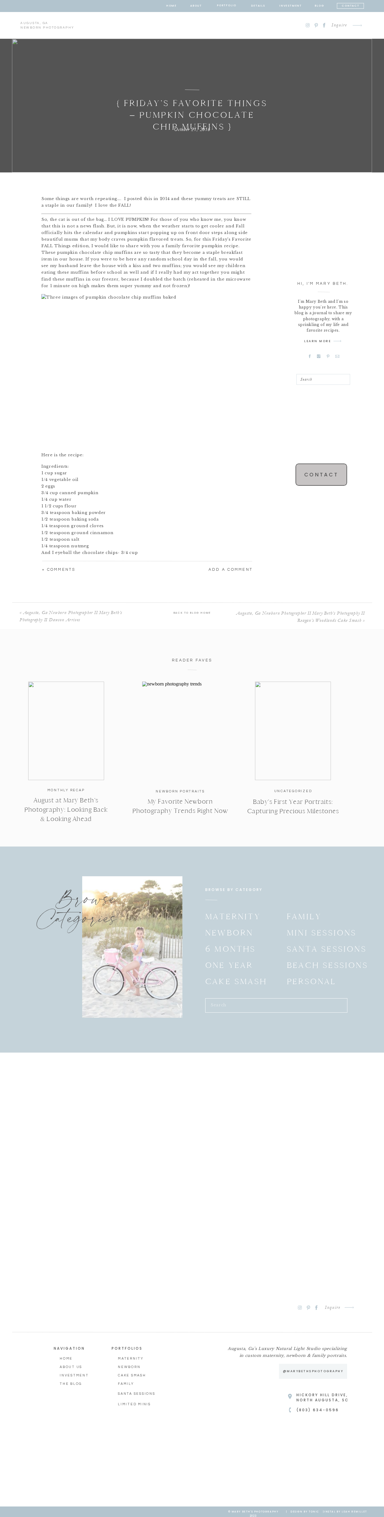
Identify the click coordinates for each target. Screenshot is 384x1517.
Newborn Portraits (180, 791)
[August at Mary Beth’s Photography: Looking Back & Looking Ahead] (66, 731)
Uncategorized (293, 791)
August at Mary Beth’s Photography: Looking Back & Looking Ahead (66, 809)
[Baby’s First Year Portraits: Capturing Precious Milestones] (293, 731)
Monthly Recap (66, 790)
